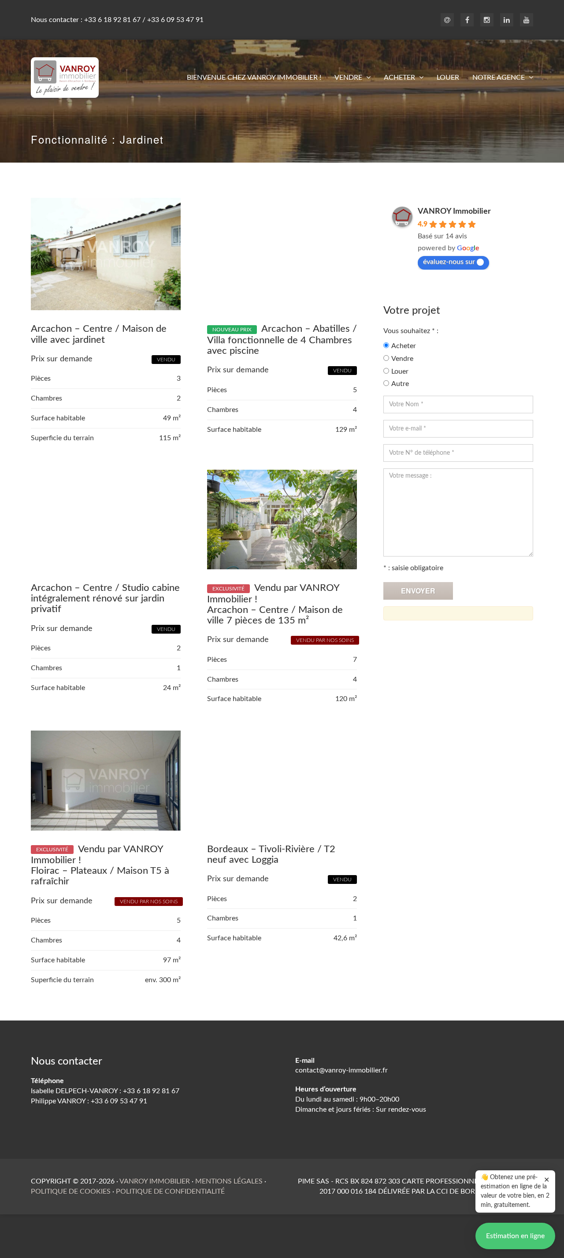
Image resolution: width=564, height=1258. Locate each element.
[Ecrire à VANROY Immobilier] (447, 20)
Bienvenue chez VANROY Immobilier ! (254, 77)
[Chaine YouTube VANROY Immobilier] (526, 20)
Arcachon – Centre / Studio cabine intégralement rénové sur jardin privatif (105, 598)
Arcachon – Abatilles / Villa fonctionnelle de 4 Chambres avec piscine (282, 340)
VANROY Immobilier (454, 211)
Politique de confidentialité (170, 1191)
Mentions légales (229, 1181)
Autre (400, 383)
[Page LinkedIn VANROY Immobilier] (506, 20)
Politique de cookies (71, 1191)
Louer (448, 77)
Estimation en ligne (515, 1235)
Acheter (400, 77)
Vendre (349, 77)
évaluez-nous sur (449, 261)
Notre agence (499, 77)
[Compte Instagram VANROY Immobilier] (487, 20)
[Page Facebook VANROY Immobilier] (467, 20)
